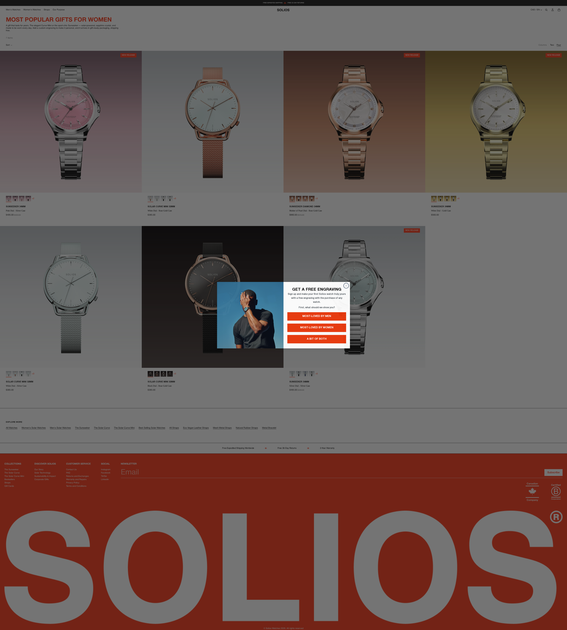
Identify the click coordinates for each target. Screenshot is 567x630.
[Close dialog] (346, 285)
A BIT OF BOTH (317, 339)
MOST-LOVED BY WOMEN (316, 327)
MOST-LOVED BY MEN (316, 316)
